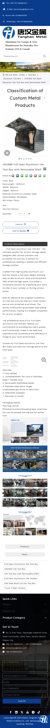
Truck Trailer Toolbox (15, 588)
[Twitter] (22, 712)
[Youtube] (27, 712)
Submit (22, 701)
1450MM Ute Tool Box (14, 569)
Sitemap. (30, 724)
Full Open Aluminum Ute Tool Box (21, 564)
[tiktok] (39, 712)
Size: (5, 205)
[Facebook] (10, 712)
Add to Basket (19, 231)
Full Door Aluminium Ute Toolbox (20, 578)
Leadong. (20, 724)
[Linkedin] (16, 712)
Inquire (19, 224)
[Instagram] (33, 712)
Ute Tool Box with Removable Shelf (21, 574)
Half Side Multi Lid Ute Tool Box (20, 583)
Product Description (14, 244)
